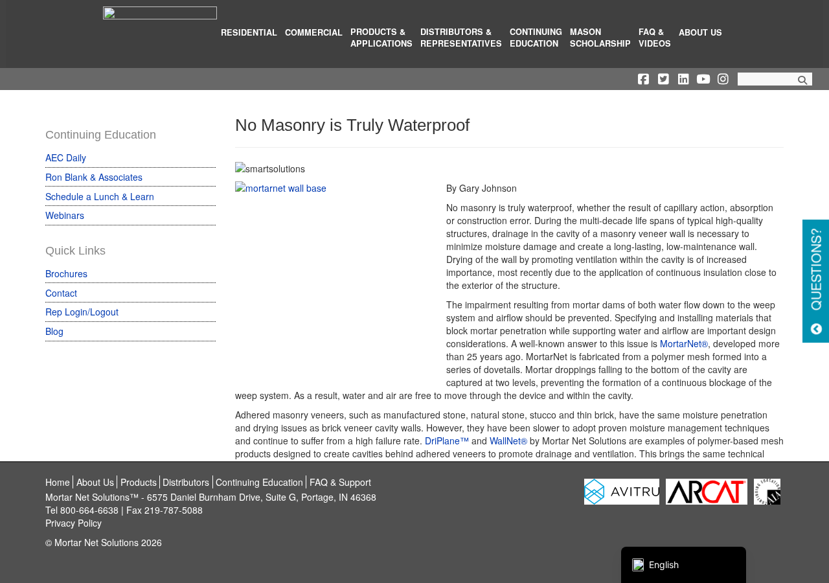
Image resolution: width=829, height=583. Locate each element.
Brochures (66, 273)
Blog (54, 331)
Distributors (186, 481)
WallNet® (508, 440)
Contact (61, 292)
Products (138, 481)
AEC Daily (65, 157)
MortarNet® (684, 343)
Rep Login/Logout (82, 311)
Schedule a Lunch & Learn (99, 196)
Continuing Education (259, 481)
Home (57, 481)
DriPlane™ (447, 440)
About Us (95, 481)
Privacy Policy (73, 522)
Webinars (64, 215)
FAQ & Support (340, 481)
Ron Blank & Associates (93, 176)
